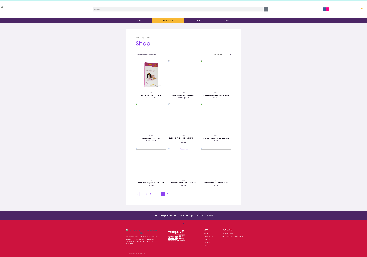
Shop (142, 38)
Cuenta (227, 20)
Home (139, 20)
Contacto (199, 20)
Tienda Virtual (167, 20)
